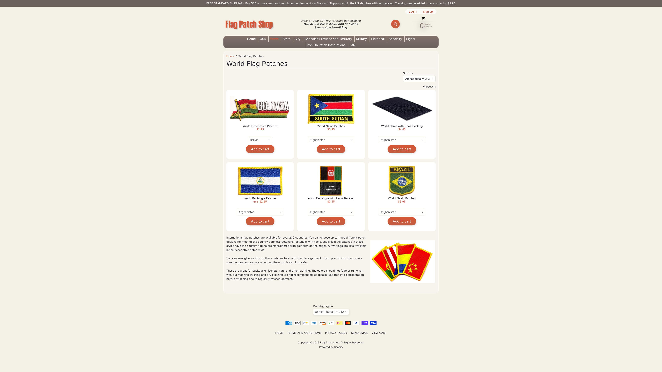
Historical (378, 39)
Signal (410, 39)
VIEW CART (379, 332)
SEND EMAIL (359, 332)
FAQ (352, 45)
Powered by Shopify (331, 347)
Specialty (395, 39)
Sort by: (408, 73)
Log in (413, 11)
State (286, 39)
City (297, 39)
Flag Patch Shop (329, 342)
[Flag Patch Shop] (249, 24)
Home (251, 39)
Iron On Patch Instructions (326, 45)
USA (263, 39)
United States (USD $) (329, 311)
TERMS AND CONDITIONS (304, 332)
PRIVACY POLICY (336, 332)
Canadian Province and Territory (328, 39)
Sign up (428, 11)
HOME (279, 332)
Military (361, 39)
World (274, 39)
